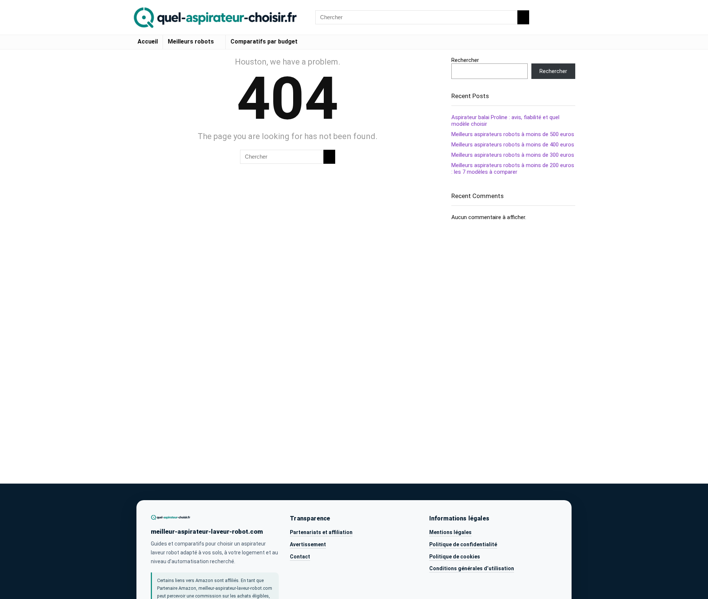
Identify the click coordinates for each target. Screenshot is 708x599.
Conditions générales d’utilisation (471, 568)
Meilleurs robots (191, 41)
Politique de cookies (454, 557)
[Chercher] (523, 17)
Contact (300, 557)
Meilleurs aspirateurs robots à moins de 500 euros (512, 134)
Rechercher (465, 60)
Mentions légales (450, 532)
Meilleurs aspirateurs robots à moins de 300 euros (512, 155)
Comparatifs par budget (264, 41)
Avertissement (308, 544)
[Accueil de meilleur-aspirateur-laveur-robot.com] (171, 517)
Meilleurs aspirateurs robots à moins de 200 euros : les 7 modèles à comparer (512, 168)
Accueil (148, 41)
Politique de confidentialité (463, 544)
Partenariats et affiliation (321, 532)
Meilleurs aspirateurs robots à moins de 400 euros (512, 144)
